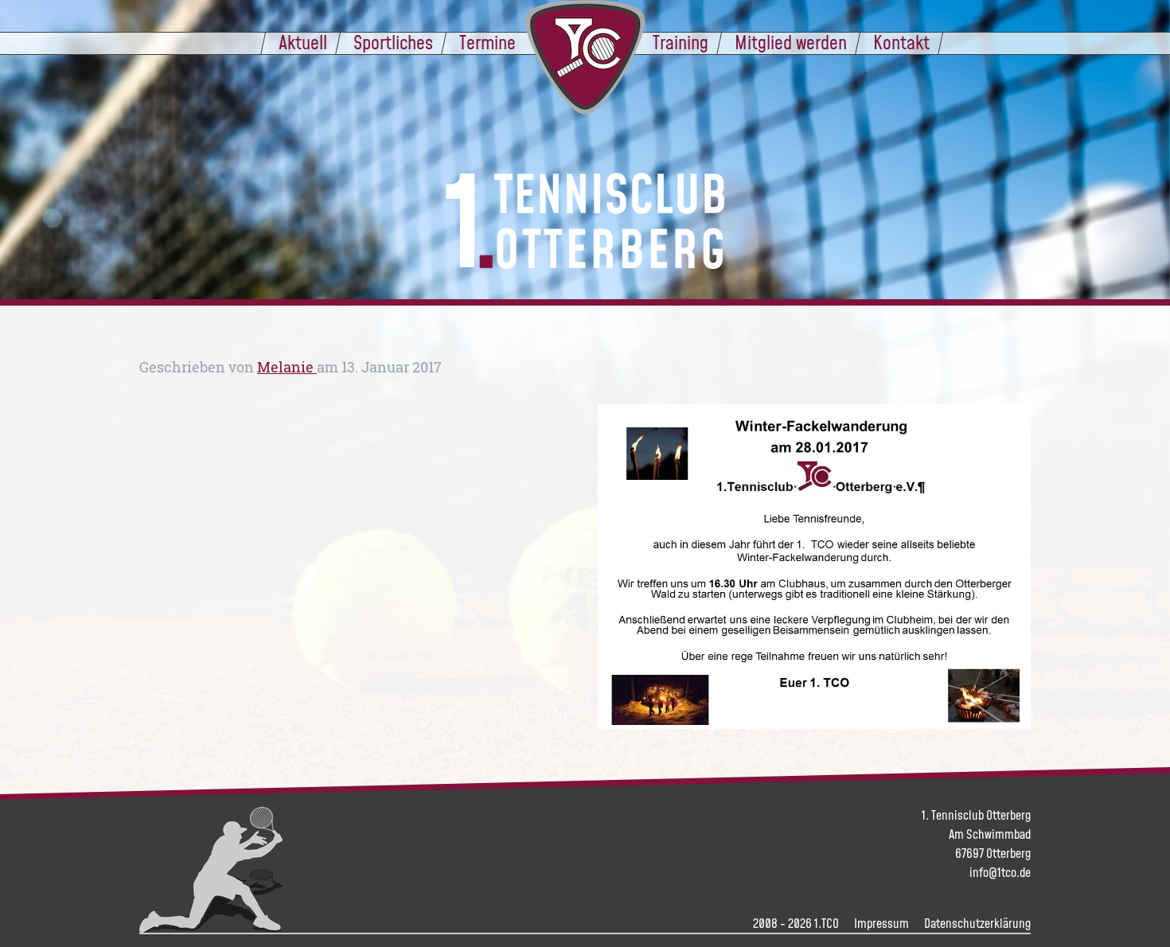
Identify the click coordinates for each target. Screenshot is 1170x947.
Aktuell (303, 42)
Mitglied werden (791, 42)
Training (680, 42)
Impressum (881, 923)
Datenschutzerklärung (977, 923)
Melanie (287, 367)
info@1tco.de (1000, 872)
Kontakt (901, 42)
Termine (487, 42)
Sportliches (393, 42)
